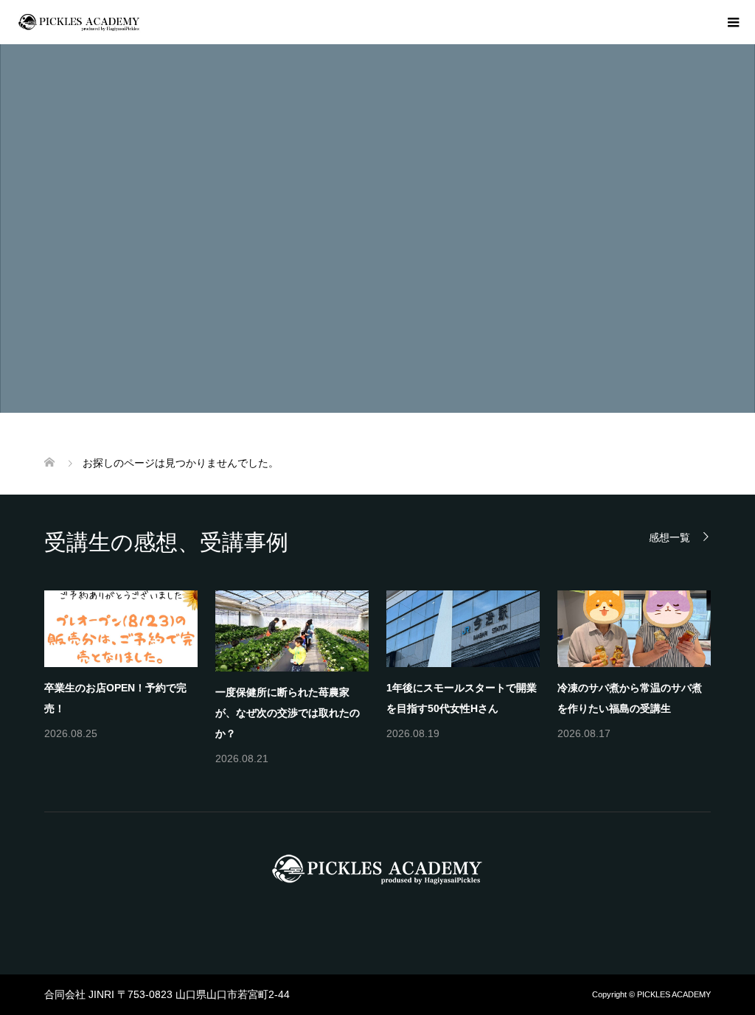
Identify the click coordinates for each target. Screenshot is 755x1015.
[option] (386, 679)
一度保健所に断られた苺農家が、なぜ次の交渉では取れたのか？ (287, 712)
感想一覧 (669, 537)
